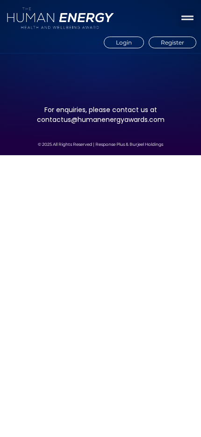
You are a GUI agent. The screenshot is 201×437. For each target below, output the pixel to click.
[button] (187, 18)
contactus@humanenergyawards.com (101, 119)
